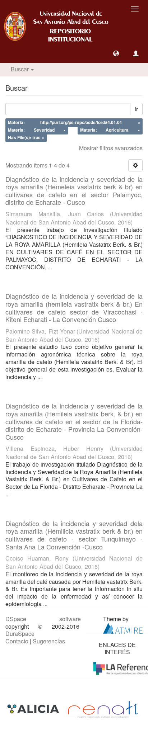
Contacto (16, 641)
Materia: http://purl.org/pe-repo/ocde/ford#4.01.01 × (74, 122)
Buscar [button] (20, 69)
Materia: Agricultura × (110, 130)
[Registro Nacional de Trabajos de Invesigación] (103, 708)
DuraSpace (19, 633)
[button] (116, 53)
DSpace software (43, 619)
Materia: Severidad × (37, 130)
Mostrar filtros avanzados (111, 148)
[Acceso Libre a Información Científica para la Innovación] (34, 708)
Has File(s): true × (26, 137)
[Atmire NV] (123, 627)
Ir (136, 109)
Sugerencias (49, 641)
